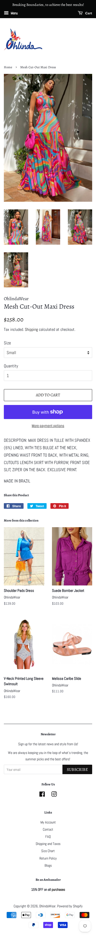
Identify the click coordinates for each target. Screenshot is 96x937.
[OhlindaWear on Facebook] (42, 795)
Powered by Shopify (70, 906)
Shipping (31, 329)
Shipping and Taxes (48, 843)
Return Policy (48, 858)
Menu (14, 13)
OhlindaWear (47, 906)
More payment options (48, 425)
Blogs (48, 865)
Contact (48, 829)
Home (8, 67)
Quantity (11, 366)
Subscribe (77, 769)
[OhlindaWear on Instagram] (54, 795)
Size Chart (48, 851)
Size (7, 343)
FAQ (48, 836)
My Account (48, 822)
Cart (88, 13)
